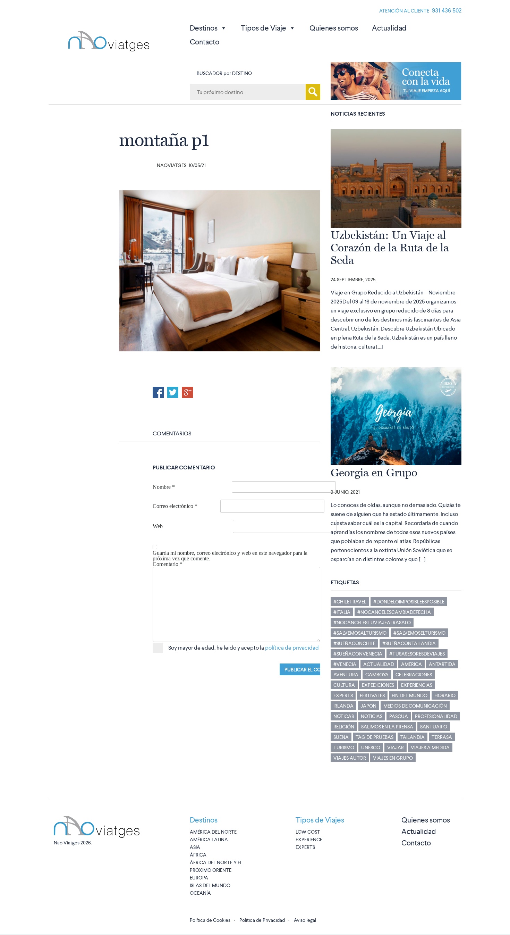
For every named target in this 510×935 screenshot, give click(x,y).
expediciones (378, 685)
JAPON (368, 706)
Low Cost (308, 832)
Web (158, 526)
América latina (209, 839)
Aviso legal (305, 920)
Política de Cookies (210, 920)
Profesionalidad (436, 716)
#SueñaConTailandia (409, 643)
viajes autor (349, 758)
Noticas (343, 716)
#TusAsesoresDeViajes (417, 654)
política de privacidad (292, 647)
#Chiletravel (349, 602)
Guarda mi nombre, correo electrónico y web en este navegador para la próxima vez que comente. (230, 555)
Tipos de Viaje (263, 28)
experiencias (416, 685)
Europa (199, 878)
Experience (309, 839)
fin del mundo (409, 695)
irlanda (343, 706)
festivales (372, 695)
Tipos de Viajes (320, 820)
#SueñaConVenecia (357, 654)
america (411, 664)
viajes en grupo (393, 758)
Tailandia (412, 737)
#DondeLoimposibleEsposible (408, 602)
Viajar (395, 747)
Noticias (371, 716)
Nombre (164, 487)
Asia (195, 847)
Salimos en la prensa (387, 727)
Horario (445, 695)
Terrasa (442, 737)
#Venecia (344, 664)
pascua (398, 716)
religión (343, 727)
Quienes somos (333, 28)
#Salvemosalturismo (359, 633)
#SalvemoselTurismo (419, 633)
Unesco (370, 747)
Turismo (343, 747)
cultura (344, 685)
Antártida (442, 664)
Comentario (167, 564)
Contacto (204, 42)
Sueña (341, 737)
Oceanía (200, 893)
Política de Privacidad (262, 920)
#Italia (341, 612)
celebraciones (414, 674)
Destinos (204, 28)
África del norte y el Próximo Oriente (216, 866)
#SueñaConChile (354, 643)
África (198, 855)
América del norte (213, 832)
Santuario (433, 727)
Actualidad (389, 28)
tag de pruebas (374, 737)
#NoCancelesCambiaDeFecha (394, 612)
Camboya (377, 674)
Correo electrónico (175, 506)
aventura (345, 674)
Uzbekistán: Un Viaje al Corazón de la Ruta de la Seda (390, 247)
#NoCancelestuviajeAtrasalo (372, 622)
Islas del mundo (210, 885)
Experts (343, 695)
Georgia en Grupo (374, 472)
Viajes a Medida (430, 747)
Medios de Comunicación (415, 706)
